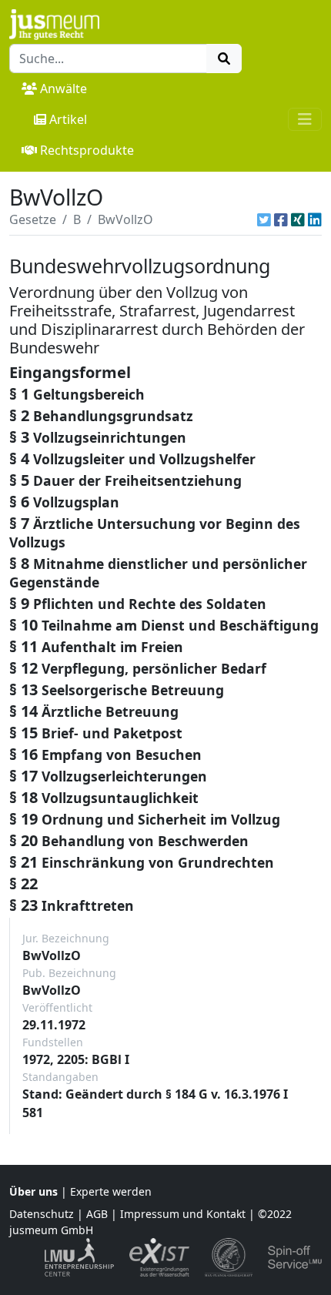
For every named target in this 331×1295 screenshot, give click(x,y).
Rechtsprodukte (87, 150)
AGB (97, 1213)
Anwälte (63, 88)
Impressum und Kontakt (183, 1213)
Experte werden (111, 1191)
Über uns (33, 1191)
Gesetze (32, 219)
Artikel (68, 119)
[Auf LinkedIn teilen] (315, 219)
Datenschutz (41, 1213)
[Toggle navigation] (305, 119)
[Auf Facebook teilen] (281, 219)
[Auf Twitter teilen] (264, 219)
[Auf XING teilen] (298, 219)
